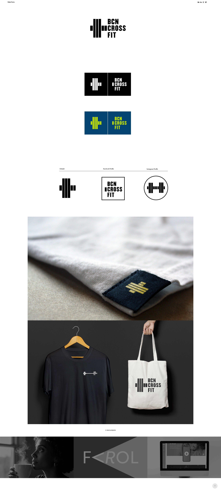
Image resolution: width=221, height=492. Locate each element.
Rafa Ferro (11, 2)
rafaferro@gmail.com (110, 487)
